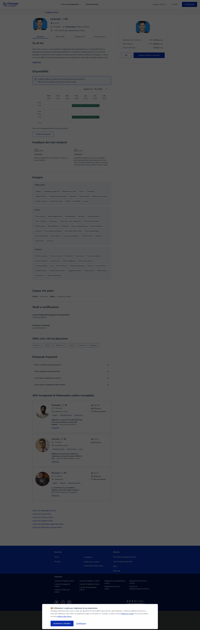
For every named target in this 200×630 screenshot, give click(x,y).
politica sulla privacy (64, 616)
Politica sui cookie (127, 614)
